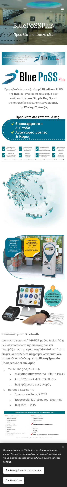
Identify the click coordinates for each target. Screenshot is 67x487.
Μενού (62, 8)
